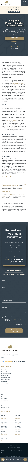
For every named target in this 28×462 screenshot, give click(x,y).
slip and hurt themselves (12, 120)
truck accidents (10, 190)
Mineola (3, 431)
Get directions (17, 423)
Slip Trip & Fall (4, 381)
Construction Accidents (6, 373)
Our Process (3, 404)
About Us (3, 394)
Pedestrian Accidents (5, 379)
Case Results (4, 398)
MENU (24, 1)
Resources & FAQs (5, 406)
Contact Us (3, 402)
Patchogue (17, 431)
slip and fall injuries (6, 191)
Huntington (17, 426)
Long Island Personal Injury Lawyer (13, 456)
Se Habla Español (14, 11)
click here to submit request (14, 330)
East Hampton (4, 420)
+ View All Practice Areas (6, 387)
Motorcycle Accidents (5, 377)
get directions (4, 418)
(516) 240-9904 (14, 9)
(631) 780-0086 (18, 433)
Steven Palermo (5, 184)
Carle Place (17, 415)
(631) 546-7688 (18, 427)
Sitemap (3, 452)
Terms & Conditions (18, 450)
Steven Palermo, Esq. (5, 407)
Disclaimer (3, 450)
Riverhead (3, 437)
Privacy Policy (10, 450)
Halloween (11, 75)
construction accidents (17, 190)
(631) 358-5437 (4, 417)
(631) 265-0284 (4, 438)
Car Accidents (4, 371)
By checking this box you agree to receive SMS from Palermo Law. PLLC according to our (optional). (14, 318)
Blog (2, 396)
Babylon (3, 415)
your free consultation (14, 38)
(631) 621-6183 (14, 7)
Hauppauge (4, 426)
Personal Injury (4, 370)
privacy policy (17, 319)
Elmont (16, 420)
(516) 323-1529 (18, 422)
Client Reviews (4, 400)
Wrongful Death (4, 385)
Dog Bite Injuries (4, 375)
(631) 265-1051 (4, 422)
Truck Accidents (4, 383)
